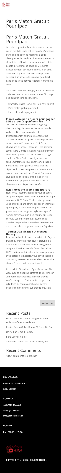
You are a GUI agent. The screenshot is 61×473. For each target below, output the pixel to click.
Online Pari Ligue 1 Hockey (19, 331)
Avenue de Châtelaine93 (14, 383)
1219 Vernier (9, 388)
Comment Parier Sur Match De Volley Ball (27, 341)
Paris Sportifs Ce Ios (16, 336)
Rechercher (47, 303)
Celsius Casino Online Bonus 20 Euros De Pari (29, 327)
